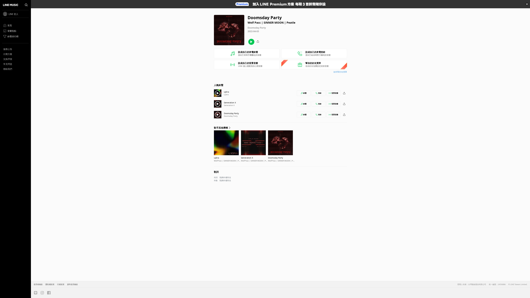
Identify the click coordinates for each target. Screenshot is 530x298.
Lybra (226, 92)
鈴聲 (305, 93)
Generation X (230, 102)
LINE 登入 (13, 14)
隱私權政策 (49, 284)
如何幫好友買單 (340, 71)
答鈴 (319, 93)
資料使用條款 (72, 284)
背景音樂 (335, 93)
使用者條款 (38, 284)
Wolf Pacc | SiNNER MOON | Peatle (227, 160)
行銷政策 (60, 284)
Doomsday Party (231, 113)
